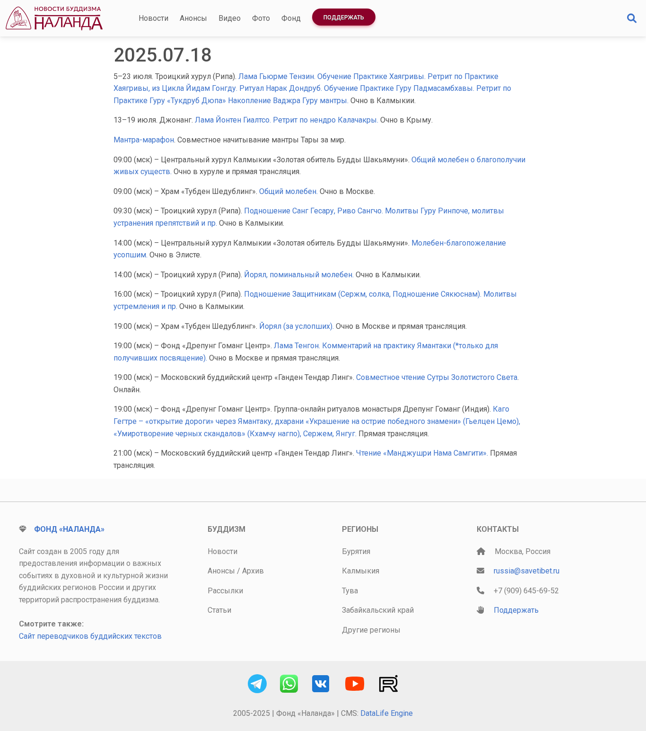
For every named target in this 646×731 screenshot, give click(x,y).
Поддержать (343, 17)
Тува (350, 590)
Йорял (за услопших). (297, 326)
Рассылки (225, 590)
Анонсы (193, 18)
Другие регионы (371, 629)
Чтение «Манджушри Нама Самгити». (423, 453)
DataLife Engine (386, 713)
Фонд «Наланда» (69, 529)
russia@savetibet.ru (526, 570)
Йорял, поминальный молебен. (299, 274)
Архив (253, 570)
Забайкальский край (378, 610)
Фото (261, 18)
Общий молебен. (289, 191)
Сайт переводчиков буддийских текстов (90, 636)
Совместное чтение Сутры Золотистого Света (436, 377)
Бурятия (356, 551)
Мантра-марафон (143, 139)
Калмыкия (360, 570)
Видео (229, 18)
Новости (153, 18)
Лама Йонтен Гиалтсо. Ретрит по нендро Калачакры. (286, 119)
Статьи (219, 610)
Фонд (291, 18)
